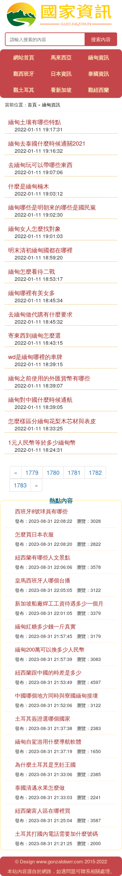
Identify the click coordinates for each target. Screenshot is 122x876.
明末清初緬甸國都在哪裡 (40, 250)
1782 (95, 472)
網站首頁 (23, 57)
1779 (31, 472)
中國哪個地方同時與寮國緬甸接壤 (56, 695)
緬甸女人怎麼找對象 (34, 228)
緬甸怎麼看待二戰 (31, 271)
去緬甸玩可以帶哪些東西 (40, 164)
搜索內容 (101, 39)
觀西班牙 (23, 73)
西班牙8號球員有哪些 (41, 511)
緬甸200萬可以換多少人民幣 (50, 649)
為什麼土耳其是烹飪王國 (45, 764)
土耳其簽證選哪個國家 (42, 718)
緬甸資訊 (98, 57)
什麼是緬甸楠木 (28, 186)
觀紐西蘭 (98, 89)
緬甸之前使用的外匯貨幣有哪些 (49, 378)
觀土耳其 (23, 89)
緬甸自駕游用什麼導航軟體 (48, 741)
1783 (20, 485)
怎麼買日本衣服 (34, 534)
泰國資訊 (98, 73)
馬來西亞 (61, 57)
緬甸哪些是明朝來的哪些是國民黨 (52, 207)
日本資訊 (61, 73)
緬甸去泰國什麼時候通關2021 (47, 143)
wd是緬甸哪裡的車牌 (35, 356)
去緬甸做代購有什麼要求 (40, 314)
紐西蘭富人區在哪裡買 (42, 810)
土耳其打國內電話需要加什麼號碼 (56, 833)
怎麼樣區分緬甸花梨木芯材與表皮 (52, 420)
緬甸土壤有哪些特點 (34, 121)
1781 (74, 472)
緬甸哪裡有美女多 (31, 292)
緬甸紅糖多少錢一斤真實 (45, 626)
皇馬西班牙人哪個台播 (42, 580)
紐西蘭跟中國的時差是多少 (48, 672)
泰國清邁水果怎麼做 (40, 787)
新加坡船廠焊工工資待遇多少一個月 (59, 603)
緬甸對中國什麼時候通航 (40, 399)
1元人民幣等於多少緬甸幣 (42, 442)
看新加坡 (61, 89)
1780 (53, 472)
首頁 (32, 104)
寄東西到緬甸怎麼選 (34, 335)
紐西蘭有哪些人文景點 (42, 557)
